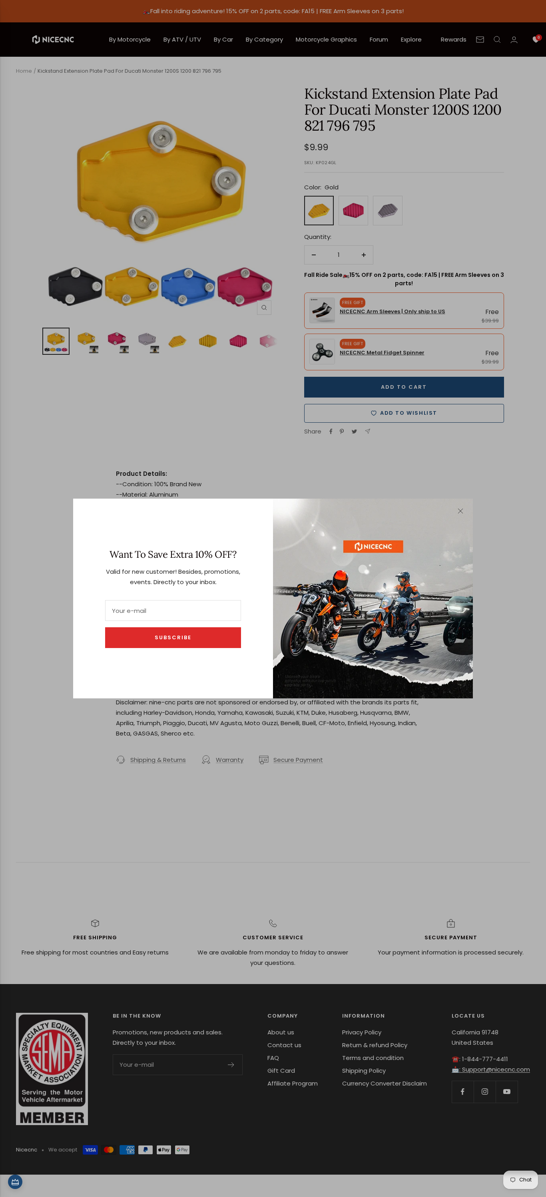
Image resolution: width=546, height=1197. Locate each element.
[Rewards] (15, 1182)
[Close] (460, 511)
